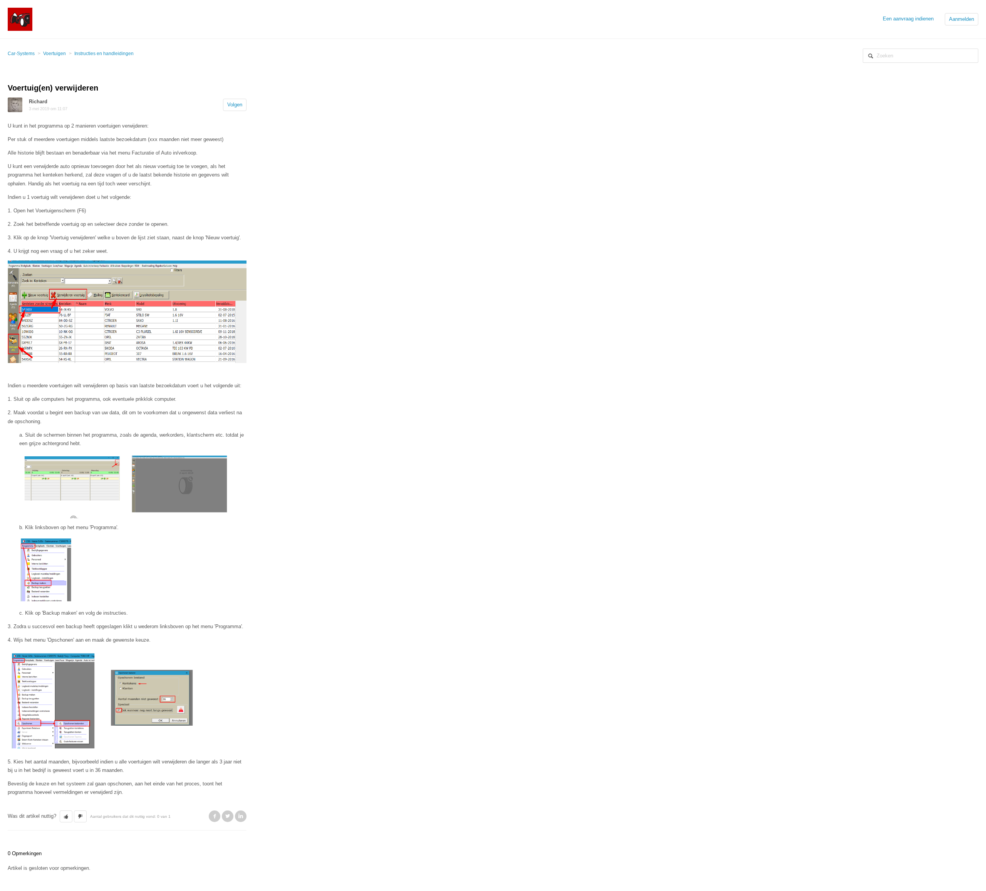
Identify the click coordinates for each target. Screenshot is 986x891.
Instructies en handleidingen (104, 53)
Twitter (227, 816)
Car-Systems (21, 53)
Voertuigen (54, 53)
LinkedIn (240, 816)
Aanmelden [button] (961, 19)
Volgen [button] (234, 105)
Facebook (214, 816)
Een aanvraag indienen (908, 19)
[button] (66, 816)
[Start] (20, 19)
